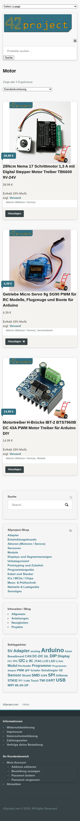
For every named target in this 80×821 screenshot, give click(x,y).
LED (52, 661)
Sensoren (14, 548)
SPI (51, 675)
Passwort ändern (23, 775)
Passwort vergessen (25, 779)
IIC (31, 661)
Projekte (17, 627)
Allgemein (18, 614)
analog (35, 651)
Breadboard (16, 656)
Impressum (14, 731)
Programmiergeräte (21, 569)
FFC (10, 661)
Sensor (14, 675)
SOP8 (44, 675)
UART (50, 680)
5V (10, 651)
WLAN (19, 685)
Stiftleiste (62, 675)
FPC (15, 661)
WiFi (11, 685)
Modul (12, 665)
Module (41, 458)
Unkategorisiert (18, 561)
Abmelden (14, 784)
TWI (42, 680)
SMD (36, 675)
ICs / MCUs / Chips (20, 578)
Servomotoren (45, 330)
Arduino (52, 650)
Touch (35, 680)
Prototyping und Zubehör (25, 565)
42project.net (10, 704)
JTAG (38, 661)
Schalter (35, 670)
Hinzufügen (14, 213)
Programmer (41, 665)
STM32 (12, 680)
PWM (20, 670)
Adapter (13, 535)
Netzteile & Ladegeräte (23, 587)
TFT (20, 680)
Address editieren (23, 766)
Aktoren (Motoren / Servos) (20, 202)
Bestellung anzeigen (25, 771)
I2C (22, 660)
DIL (46, 656)
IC (27, 661)
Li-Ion (59, 661)
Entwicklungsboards (22, 539)
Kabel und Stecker (20, 574)
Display (64, 656)
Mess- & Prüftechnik (22, 582)
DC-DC (37, 656)
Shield (26, 675)
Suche (9, 57)
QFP (27, 670)
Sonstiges (15, 591)
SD (61, 670)
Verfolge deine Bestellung (25, 744)
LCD (45, 661)
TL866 (26, 681)
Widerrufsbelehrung (21, 727)
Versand (15, 197)
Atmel (68, 651)
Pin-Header (24, 666)
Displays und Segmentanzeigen (30, 556)
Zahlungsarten (17, 740)
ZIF (26, 685)
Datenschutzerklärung (22, 736)
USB (61, 680)
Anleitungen (20, 618)
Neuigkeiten (19, 622)
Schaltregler (49, 670)
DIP (53, 655)
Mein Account (16, 762)
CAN (28, 656)
